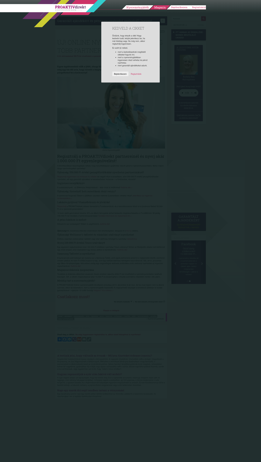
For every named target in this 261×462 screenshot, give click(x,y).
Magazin (160, 7)
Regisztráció (199, 7)
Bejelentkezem (179, 7)
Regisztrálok (136, 73)
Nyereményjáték (137, 7)
